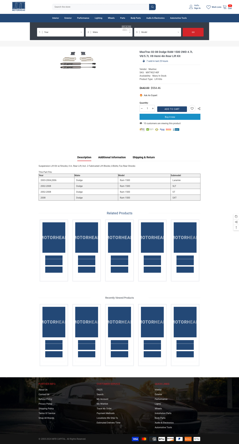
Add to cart (171, 109)
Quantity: (144, 103)
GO (193, 32)
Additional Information (112, 157)
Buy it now (170, 117)
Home (41, 43)
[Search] (104, 7)
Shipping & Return (144, 157)
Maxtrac (153, 69)
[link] (54, 262)
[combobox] (100, 7)
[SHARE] (198, 108)
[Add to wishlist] (192, 108)
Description (84, 157)
